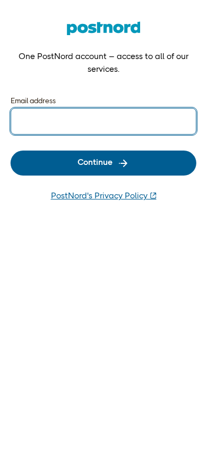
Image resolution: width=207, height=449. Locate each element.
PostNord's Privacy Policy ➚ (104, 196)
